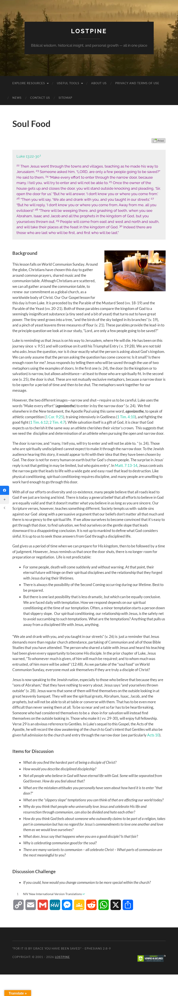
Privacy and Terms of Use (137, 83)
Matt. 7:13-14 (126, 465)
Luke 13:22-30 (27, 156)
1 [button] (40, 155)
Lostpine (89, 31)
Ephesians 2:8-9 (98, 948)
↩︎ (83, 894)
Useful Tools (68, 83)
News (16, 97)
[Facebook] (4, 490)
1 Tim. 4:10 (126, 417)
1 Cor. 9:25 (54, 417)
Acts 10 (153, 735)
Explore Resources (28, 83)
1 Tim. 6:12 (39, 422)
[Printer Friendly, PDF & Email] (158, 140)
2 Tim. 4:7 (57, 422)
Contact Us (40, 97)
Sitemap (65, 97)
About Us (99, 83)
